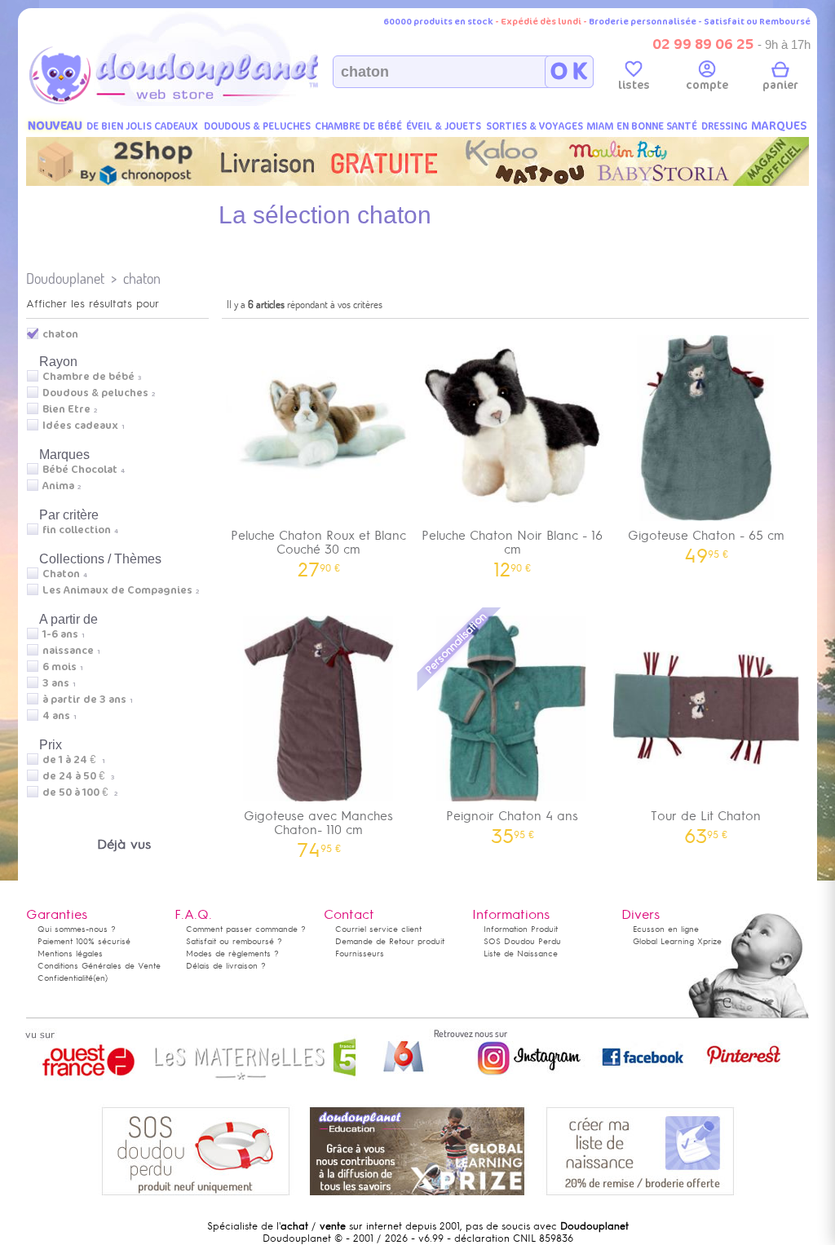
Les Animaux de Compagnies (117, 590)
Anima (58, 485)
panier (780, 85)
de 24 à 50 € (78, 776)
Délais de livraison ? (226, 965)
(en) (100, 977)
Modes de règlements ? (232, 953)
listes (634, 85)
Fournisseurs (359, 953)
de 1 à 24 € (73, 759)
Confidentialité (65, 977)
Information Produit (521, 929)
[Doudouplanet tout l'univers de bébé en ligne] (206, 102)
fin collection (76, 529)
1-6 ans (60, 634)
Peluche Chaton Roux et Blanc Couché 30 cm (318, 548)
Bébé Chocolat (79, 469)
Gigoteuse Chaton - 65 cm (706, 541)
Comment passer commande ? (246, 929)
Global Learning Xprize (677, 941)
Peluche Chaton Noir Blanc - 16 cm (512, 548)
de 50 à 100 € (79, 792)
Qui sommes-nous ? (77, 929)
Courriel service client (378, 929)
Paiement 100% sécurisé (84, 941)
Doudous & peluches (95, 393)
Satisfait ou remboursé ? (234, 941)
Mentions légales (70, 953)
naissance (68, 650)
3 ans (55, 683)
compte (707, 85)
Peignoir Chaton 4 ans (512, 821)
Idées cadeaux (80, 425)
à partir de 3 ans (84, 699)
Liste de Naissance (521, 953)
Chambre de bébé (88, 376)
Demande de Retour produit (389, 941)
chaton (142, 278)
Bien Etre (66, 409)
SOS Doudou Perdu (522, 941)
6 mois (59, 666)
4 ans (56, 715)
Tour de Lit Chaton (706, 821)
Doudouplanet (65, 278)
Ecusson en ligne (666, 929)
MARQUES (779, 126)
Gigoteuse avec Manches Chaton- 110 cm (318, 828)
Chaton (61, 574)
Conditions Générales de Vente (99, 965)
